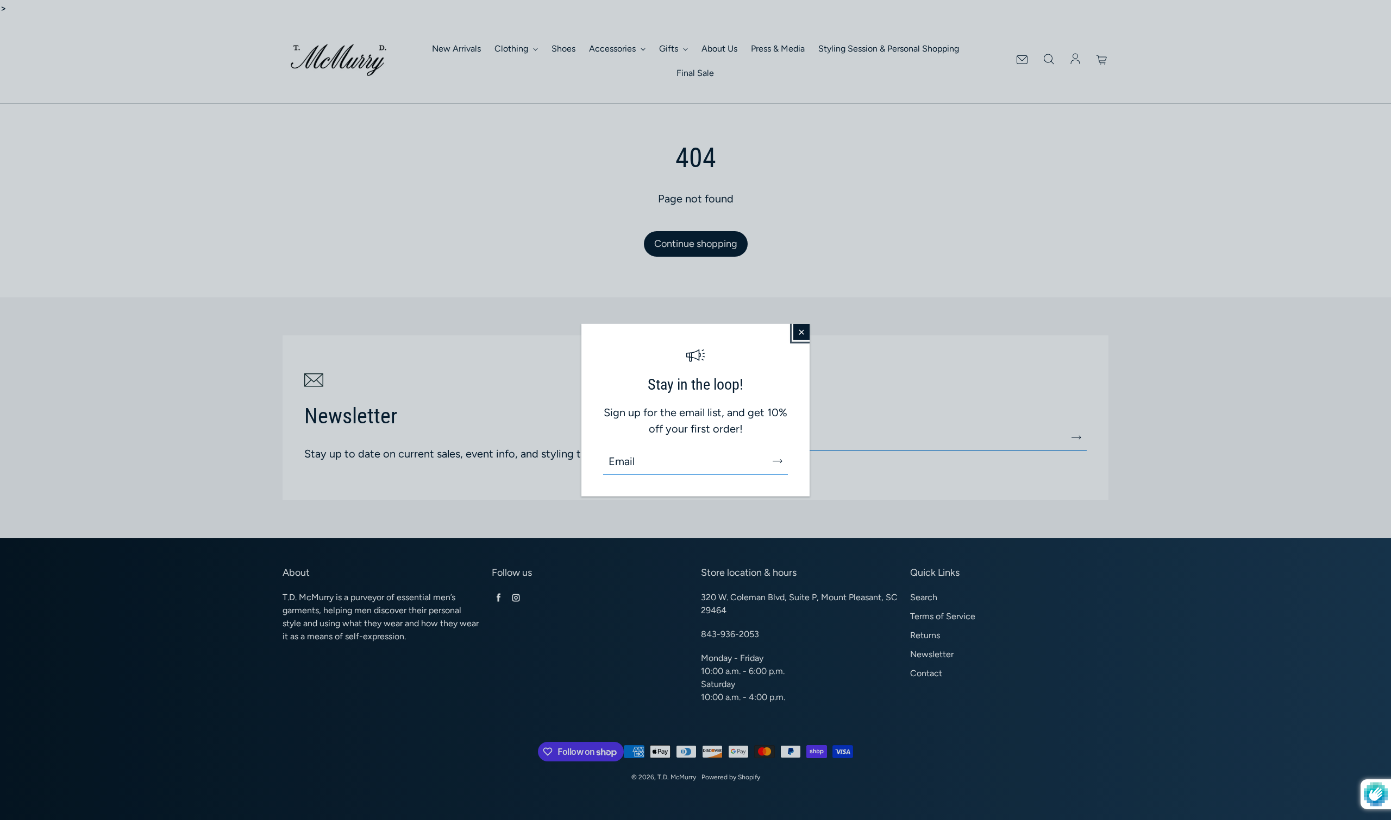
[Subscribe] (777, 461)
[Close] (801, 331)
